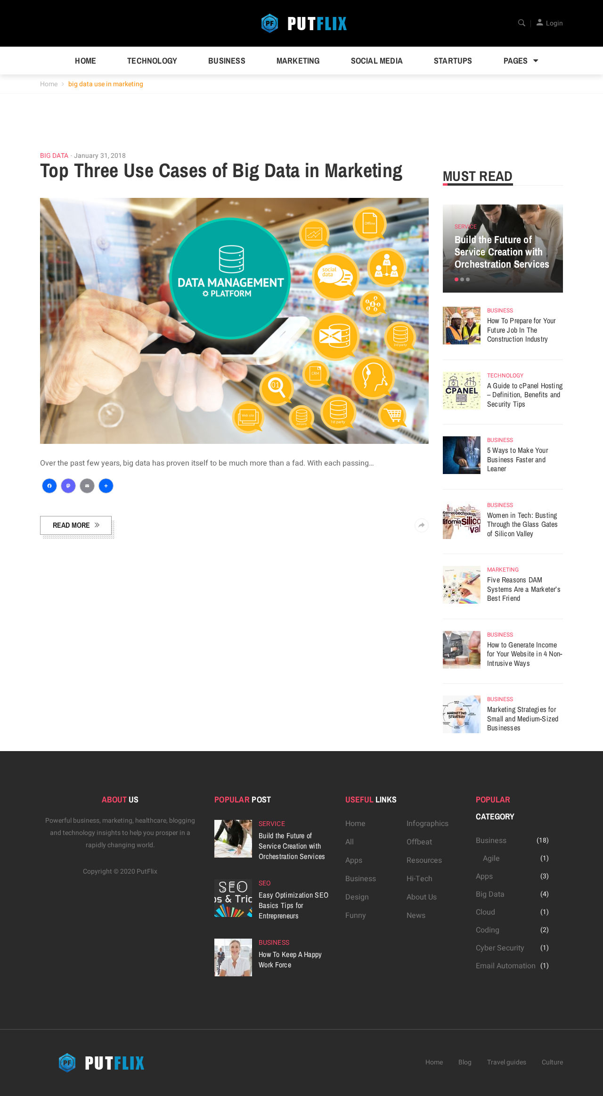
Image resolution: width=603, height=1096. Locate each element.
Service (466, 226)
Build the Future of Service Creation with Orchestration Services (502, 251)
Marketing (298, 60)
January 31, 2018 (100, 156)
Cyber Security (500, 948)
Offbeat (419, 842)
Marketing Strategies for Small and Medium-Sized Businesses (522, 718)
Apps (353, 860)
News (416, 915)
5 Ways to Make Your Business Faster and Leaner (517, 459)
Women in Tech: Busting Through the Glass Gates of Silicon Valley (522, 524)
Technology (152, 60)
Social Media (377, 60)
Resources (424, 860)
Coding (487, 930)
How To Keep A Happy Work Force (290, 959)
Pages (516, 60)
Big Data (54, 156)
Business (226, 60)
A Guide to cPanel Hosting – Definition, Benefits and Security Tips (524, 394)
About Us (422, 897)
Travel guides (506, 1062)
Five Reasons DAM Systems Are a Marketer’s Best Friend (524, 588)
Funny (355, 915)
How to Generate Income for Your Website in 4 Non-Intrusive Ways (524, 653)
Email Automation (506, 966)
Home (85, 60)
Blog (465, 1062)
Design (357, 897)
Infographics (427, 823)
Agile (491, 858)
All (349, 842)
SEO (265, 883)
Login (554, 23)
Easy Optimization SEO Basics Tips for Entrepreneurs (293, 905)
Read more (71, 525)
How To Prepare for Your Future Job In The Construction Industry (521, 329)
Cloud (485, 912)
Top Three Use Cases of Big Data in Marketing (221, 170)
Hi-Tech (419, 878)
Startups (453, 60)
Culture (552, 1062)
